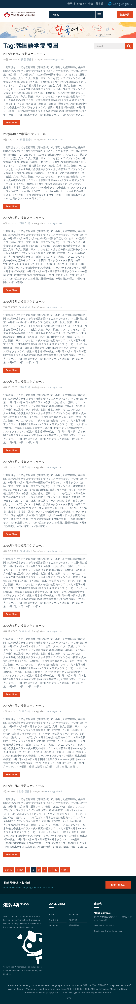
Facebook (73, 914)
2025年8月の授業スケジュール (23, 301)
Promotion (53, 925)
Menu (56, 14)
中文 (90, 3)
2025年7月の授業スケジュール (23, 381)
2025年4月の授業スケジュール (23, 625)
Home (51, 914)
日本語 (99, 3)
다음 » (64, 869)
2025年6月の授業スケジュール (23, 461)
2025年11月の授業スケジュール (24, 54)
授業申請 (124, 14)
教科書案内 (74, 925)
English (81, 3)
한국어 (71, 3)
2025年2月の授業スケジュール (23, 786)
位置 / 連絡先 (118, 884)
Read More (11, 122)
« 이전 (19, 869)
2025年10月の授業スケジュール (24, 134)
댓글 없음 (26, 59)
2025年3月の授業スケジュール (23, 705)
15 (56, 869)
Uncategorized (55, 59)
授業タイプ (54, 920)
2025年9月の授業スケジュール (23, 217)
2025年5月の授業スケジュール (23, 545)
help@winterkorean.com (112, 931)
